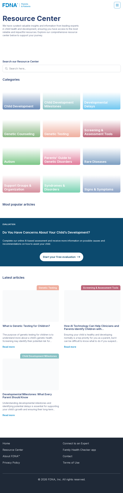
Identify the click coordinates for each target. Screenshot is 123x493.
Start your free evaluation (59, 257)
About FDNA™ (11, 456)
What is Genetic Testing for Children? (26, 325)
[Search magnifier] (6, 68)
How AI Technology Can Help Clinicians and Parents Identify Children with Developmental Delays (91, 327)
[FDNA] (18, 5)
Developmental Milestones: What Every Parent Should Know (27, 396)
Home (6, 443)
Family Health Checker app (79, 449)
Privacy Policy (11, 462)
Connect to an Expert (76, 443)
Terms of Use (71, 462)
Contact (67, 456)
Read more (9, 346)
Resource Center (13, 449)
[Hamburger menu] (117, 5)
